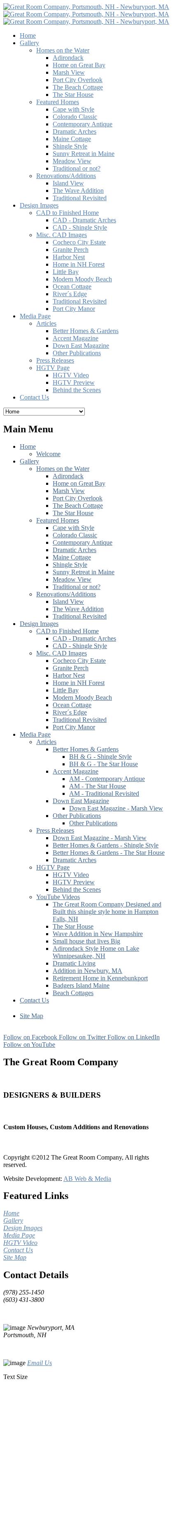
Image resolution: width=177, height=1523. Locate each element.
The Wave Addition (78, 608)
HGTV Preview (74, 882)
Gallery (29, 461)
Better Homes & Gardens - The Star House (109, 852)
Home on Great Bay (79, 483)
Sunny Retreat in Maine (83, 572)
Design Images (39, 623)
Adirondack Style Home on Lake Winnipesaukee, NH (96, 952)
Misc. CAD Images (61, 653)
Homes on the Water (62, 468)
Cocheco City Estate (79, 660)
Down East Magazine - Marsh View (116, 808)
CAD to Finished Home (67, 631)
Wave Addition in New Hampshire (98, 933)
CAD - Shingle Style (80, 645)
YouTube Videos (58, 896)
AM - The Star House (97, 786)
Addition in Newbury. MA (87, 970)
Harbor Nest (69, 675)
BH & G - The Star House (103, 763)
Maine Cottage (72, 557)
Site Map (31, 1015)
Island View (68, 601)
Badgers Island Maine (81, 985)
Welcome (48, 453)
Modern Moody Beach (82, 697)
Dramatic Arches (74, 549)
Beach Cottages (73, 992)
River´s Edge (70, 712)
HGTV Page (53, 867)
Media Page (35, 734)
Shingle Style (70, 564)
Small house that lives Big (86, 941)
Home (28, 446)
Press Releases (55, 830)
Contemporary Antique (82, 542)
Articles (46, 741)
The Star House (73, 512)
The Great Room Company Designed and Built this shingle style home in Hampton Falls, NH (107, 911)
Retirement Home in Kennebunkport (100, 978)
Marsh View (69, 490)
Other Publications (77, 815)
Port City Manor (74, 727)
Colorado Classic (75, 535)
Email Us (39, 1362)
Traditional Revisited (80, 616)
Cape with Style (73, 527)
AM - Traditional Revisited (104, 793)
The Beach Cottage (78, 505)
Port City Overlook (77, 498)
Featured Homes (57, 520)
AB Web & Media (87, 1178)
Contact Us (34, 1000)
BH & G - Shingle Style (100, 756)
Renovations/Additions (66, 594)
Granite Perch (70, 667)
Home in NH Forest (79, 682)
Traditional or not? (76, 586)
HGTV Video (71, 874)
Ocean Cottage (72, 704)
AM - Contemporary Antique (107, 778)
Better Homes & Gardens (86, 749)
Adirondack (68, 476)
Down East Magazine (81, 800)
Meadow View (72, 579)
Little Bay (66, 690)
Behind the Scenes (77, 889)
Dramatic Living (74, 963)
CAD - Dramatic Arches (84, 638)
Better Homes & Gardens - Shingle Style (105, 845)
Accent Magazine (75, 771)
